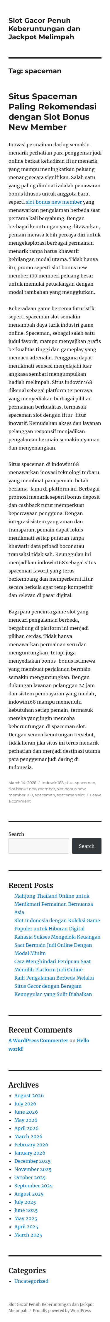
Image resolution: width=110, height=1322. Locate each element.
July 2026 (25, 1104)
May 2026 (26, 1120)
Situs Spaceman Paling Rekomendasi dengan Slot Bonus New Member (53, 111)
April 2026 (26, 1128)
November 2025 (33, 1169)
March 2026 (28, 1136)
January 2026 (29, 1153)
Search (16, 834)
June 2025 (26, 1210)
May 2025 (25, 1218)
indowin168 (53, 782)
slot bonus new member (54, 202)
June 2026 (26, 1112)
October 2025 (30, 1177)
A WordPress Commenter (38, 1040)
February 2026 (31, 1145)
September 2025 (33, 1186)
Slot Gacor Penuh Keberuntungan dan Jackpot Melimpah (44, 28)
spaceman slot (71, 795)
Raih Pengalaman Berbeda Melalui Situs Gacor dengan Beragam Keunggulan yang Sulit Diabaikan (54, 986)
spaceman (45, 795)
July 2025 (25, 1202)
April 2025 (26, 1227)
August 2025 (29, 1194)
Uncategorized (31, 1281)
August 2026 (29, 1095)
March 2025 (28, 1235)
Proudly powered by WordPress (62, 1310)
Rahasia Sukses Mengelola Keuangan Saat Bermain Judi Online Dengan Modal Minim (57, 945)
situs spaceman (80, 782)
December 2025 (32, 1161)
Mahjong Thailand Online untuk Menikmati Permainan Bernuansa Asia (53, 904)
